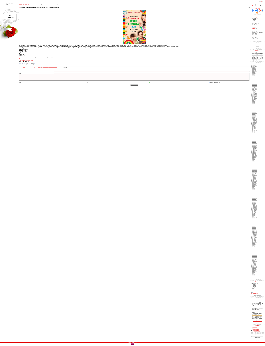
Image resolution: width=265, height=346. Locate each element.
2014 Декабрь (254, 133)
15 (255, 57)
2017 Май (253, 163)
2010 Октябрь (254, 85)
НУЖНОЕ (254, 34)
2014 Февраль (254, 123)
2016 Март (254, 149)
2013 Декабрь (254, 121)
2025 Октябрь (254, 267)
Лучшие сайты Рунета (256, 330)
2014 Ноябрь (254, 132)
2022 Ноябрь (254, 232)
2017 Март (254, 161)
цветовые (50, 67)
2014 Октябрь (254, 131)
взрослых (39, 67)
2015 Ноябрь (254, 145)
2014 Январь (254, 122)
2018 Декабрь (254, 183)
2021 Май (253, 213)
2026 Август (254, 277)
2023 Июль (254, 240)
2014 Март (254, 124)
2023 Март (254, 236)
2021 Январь (254, 209)
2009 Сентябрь (254, 71)
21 (254, 58)
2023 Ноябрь (254, 244)
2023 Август (254, 241)
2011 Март (254, 90)
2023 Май (253, 238)
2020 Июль (254, 203)
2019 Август (254, 191)
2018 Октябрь (254, 181)
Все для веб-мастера (256, 327)
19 (262, 57)
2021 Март (254, 211)
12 (262, 56)
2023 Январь (254, 234)
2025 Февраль (254, 259)
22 (255, 58)
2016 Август (254, 154)
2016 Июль (254, 153)
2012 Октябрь (254, 106)
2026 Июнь (254, 275)
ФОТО (253, 20)
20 (252, 58)
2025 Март (254, 260)
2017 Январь (254, 159)
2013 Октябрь (254, 119)
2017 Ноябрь (254, 170)
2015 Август (254, 142)
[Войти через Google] (262, 10)
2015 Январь (254, 134)
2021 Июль (254, 215)
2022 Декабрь (254, 233)
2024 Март (254, 248)
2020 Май (253, 201)
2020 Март (254, 199)
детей (41, 67)
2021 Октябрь (254, 218)
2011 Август (254, 92)
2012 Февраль (254, 98)
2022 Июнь (254, 227)
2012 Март (254, 99)
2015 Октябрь (254, 144)
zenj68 (34, 67)
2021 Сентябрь (254, 217)
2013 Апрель (254, 113)
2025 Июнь (254, 263)
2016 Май (253, 151)
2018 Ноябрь (254, 182)
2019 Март (254, 186)
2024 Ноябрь (254, 256)
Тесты (44, 67)
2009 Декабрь (254, 74)
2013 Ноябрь (254, 120)
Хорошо (254, 285)
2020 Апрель (254, 200)
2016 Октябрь (254, 156)
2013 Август (254, 117)
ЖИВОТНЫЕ (254, 38)
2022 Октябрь (254, 231)
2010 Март (254, 77)
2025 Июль (254, 264)
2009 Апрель (254, 66)
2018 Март (254, 174)
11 (260, 56)
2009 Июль (254, 69)
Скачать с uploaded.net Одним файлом (26, 60)
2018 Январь (254, 172)
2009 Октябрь (254, 72)
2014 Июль (254, 128)
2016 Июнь (254, 152)
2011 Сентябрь (254, 93)
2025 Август (254, 265)
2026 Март (254, 272)
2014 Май (253, 126)
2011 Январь (254, 88)
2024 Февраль (254, 247)
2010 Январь (254, 75)
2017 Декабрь (254, 171)
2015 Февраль (254, 135)
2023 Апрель (254, 237)
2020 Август (254, 204)
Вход (262, 5)
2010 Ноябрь (254, 86)
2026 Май (253, 274)
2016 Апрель (254, 150)
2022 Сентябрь (254, 230)
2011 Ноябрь (254, 95)
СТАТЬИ (253, 24)
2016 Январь (254, 147)
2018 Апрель (254, 175)
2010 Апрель (254, 78)
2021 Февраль (254, 210)
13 (252, 57)
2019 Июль (254, 190)
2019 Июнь (254, 189)
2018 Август (254, 179)
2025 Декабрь (254, 269)
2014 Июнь (254, 127)
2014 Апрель (254, 125)
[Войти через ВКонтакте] (255, 10)
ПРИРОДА (254, 37)
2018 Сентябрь (254, 180)
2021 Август (254, 216)
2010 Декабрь (254, 87)
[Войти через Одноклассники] (257, 13)
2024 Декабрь (254, 257)
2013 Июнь (254, 115)
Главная (253, 5)
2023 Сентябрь (254, 242)
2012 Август (254, 104)
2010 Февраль (254, 76)
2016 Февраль (254, 148)
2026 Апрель (254, 273)
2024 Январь (254, 246)
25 (260, 58)
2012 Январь (254, 97)
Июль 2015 (257, 52)
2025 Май (253, 262)
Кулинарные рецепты (256, 331)
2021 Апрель (254, 212)
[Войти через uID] (253, 10)
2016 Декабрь (254, 158)
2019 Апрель (254, 187)
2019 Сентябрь (254, 192)
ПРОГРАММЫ (254, 23)
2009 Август (254, 70)
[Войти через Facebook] (257, 10)
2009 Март (254, 65)
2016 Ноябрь (254, 157)
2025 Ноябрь (254, 268)
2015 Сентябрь (254, 143)
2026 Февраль (254, 271)
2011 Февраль (254, 89)
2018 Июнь (254, 177)
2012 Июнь (254, 102)
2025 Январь (254, 258)
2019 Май (253, 188)
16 (257, 57)
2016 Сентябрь (254, 155)
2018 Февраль (254, 173)
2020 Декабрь (254, 208)
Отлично (254, 284)
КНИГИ (24, 67)
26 (262, 58)
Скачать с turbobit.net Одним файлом (25, 58)
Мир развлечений (256, 329)
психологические (54, 67)
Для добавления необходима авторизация (257, 321)
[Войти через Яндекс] (260, 10)
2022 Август (254, 229)
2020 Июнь (254, 202)
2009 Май (253, 67)
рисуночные (47, 67)
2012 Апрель (254, 100)
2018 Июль (254, 178)
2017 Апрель (254, 162)
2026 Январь (254, 270)
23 (257, 58)
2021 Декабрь (254, 220)
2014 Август (254, 129)
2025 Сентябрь (254, 266)
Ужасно (254, 288)
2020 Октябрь (254, 206)
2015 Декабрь (254, 146)
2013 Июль (254, 116)
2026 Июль (254, 276)
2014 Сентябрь (254, 130)
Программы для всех (256, 328)
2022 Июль (254, 228)
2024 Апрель (254, 249)
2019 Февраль (254, 185)
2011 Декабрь (254, 96)
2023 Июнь (254, 239)
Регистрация (258, 5)
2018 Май (253, 176)
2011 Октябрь (254, 94)
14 (254, 57)
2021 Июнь (254, 214)
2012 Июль (254, 103)
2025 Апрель (254, 261)
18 (260, 57)
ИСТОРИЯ (254, 31)
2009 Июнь (254, 68)
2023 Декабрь (254, 245)
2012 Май (253, 101)
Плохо (254, 287)
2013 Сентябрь (254, 118)
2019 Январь (254, 184)
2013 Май (253, 114)
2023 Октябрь (254, 243)
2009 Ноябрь (254, 73)
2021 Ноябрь (254, 219)
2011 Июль (254, 91)
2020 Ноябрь (254, 207)
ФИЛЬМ (253, 27)
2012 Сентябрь (254, 105)
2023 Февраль (254, 235)
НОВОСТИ (254, 18)
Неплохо (254, 286)
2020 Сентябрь (254, 205)
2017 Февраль (254, 160)
